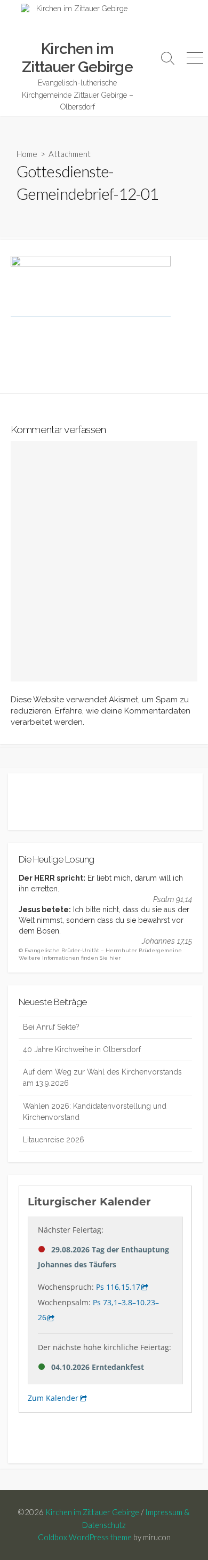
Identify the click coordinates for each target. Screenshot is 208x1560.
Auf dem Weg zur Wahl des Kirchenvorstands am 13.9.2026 (102, 1077)
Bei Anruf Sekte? (51, 1027)
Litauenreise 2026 (53, 1139)
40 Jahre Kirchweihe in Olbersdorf (82, 1049)
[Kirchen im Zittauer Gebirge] (77, 22)
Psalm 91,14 (172, 899)
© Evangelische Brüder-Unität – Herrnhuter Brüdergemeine (100, 950)
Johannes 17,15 (167, 941)
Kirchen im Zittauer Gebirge (92, 1512)
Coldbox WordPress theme (85, 1537)
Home (27, 154)
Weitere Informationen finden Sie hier (70, 958)
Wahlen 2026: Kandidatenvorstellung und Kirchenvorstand (94, 1112)
